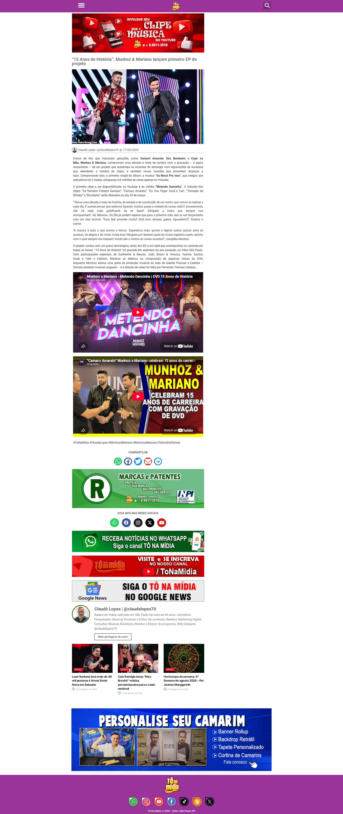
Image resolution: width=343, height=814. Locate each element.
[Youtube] (161, 522)
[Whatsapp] (114, 522)
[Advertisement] (240, 42)
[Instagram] (138, 522)
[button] (81, 5)
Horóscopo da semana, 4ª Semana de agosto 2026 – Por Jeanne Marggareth (184, 680)
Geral (78, 669)
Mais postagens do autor (113, 636)
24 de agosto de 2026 (86, 689)
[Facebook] (126, 522)
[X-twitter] (149, 522)
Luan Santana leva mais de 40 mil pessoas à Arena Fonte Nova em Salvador (92, 680)
